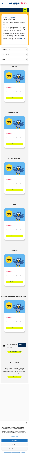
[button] (27, 423)
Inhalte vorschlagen (15, 97)
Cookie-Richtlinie (7, 452)
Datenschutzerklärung (16, 452)
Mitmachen (15, 376)
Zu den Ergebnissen (22, 345)
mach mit (21, 38)
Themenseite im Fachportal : (9, 17)
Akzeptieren (14, 440)
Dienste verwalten (14, 436)
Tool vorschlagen (15, 235)
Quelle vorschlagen (15, 281)
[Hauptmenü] (2, 3)
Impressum (23, 452)
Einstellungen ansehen (14, 449)
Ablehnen (14, 444)
